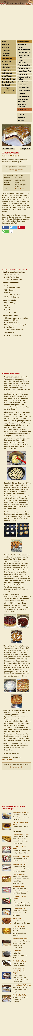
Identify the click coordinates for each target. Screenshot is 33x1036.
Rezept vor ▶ (25, 149)
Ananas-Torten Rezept (21, 812)
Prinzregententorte (24, 91)
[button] (5, 227)
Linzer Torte (22, 85)
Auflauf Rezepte (7, 76)
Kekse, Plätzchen (7, 67)
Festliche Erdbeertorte (22, 61)
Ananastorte (22, 44)
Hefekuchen (5, 47)
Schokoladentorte (23, 97)
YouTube (21, 121)
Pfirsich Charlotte (23, 88)
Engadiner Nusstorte (24, 52)
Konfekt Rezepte (7, 73)
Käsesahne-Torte (19, 908)
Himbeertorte (22, 74)
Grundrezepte (6, 85)
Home (4, 42)
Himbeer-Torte (18, 886)
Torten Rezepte (7, 58)
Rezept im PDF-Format (10, 156)
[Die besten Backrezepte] (16, 5)
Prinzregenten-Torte (20, 939)
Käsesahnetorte (23, 82)
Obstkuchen (5, 44)
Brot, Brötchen (6, 61)
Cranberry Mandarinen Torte (24, 48)
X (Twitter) (21, 118)
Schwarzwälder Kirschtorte (23, 101)
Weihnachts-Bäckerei (8, 79)
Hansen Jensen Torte (24, 71)
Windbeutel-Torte (19, 995)
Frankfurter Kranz (24, 68)
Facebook (21, 115)
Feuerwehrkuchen (24, 65)
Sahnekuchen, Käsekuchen (6, 54)
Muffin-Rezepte (7, 70)
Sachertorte (21, 94)
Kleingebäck (5, 64)
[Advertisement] (16, 22)
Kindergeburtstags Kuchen (24, 78)
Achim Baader (19, 189)
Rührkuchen (6, 50)
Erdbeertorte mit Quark (23, 56)
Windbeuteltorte (23, 109)
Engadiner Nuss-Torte (21, 834)
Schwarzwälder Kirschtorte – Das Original (19, 971)
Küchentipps (6, 88)
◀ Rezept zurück (8, 149)
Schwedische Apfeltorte (22, 105)
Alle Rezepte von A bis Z (8, 92)
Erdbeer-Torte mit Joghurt (19, 847)
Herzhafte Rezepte (8, 82)
